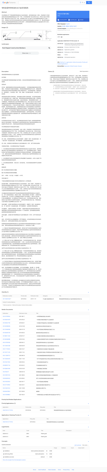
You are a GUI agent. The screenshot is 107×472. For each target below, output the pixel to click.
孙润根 (63, 26)
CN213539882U (6, 394)
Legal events (69, 62)
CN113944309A (6, 329)
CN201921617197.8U (8, 410)
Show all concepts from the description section (14, 460)
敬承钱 (71, 26)
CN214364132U (6, 388)
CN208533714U (6, 365)
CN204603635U (6, 378)
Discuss (80, 66)
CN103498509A (6, 326)
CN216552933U (6, 381)
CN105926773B (6, 323)
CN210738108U (6, 342)
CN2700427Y (6, 371)
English (68, 23)
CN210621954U (6, 362)
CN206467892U (6, 391)
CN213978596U (6, 316)
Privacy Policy (66, 469)
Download (78, 445)
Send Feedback (42, 469)
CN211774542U (6, 349)
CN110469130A (6, 299)
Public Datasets (52, 469)
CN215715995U (6, 384)
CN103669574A (6, 332)
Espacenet (67, 66)
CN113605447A (6, 358)
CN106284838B (6, 339)
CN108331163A (6, 336)
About (34, 469)
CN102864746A (6, 368)
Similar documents (77, 62)
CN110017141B (6, 352)
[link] (6, 451)
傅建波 (67, 26)
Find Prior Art (73, 19)
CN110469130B (6, 345)
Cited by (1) (62, 62)
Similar (81, 19)
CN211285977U (6, 355)
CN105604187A (6, 319)
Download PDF (63, 19)
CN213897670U (6, 375)
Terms (59, 469)
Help (73, 469)
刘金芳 (75, 26)
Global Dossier (73, 66)
